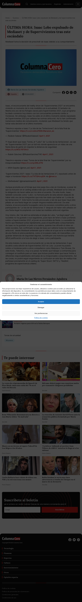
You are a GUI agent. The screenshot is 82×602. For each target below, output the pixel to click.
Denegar (41, 307)
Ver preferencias (41, 313)
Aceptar (41, 302)
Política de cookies (41, 318)
